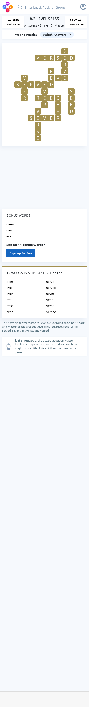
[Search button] (20, 7)
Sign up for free (21, 253)
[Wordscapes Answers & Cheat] (7, 7)
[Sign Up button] (83, 7)
